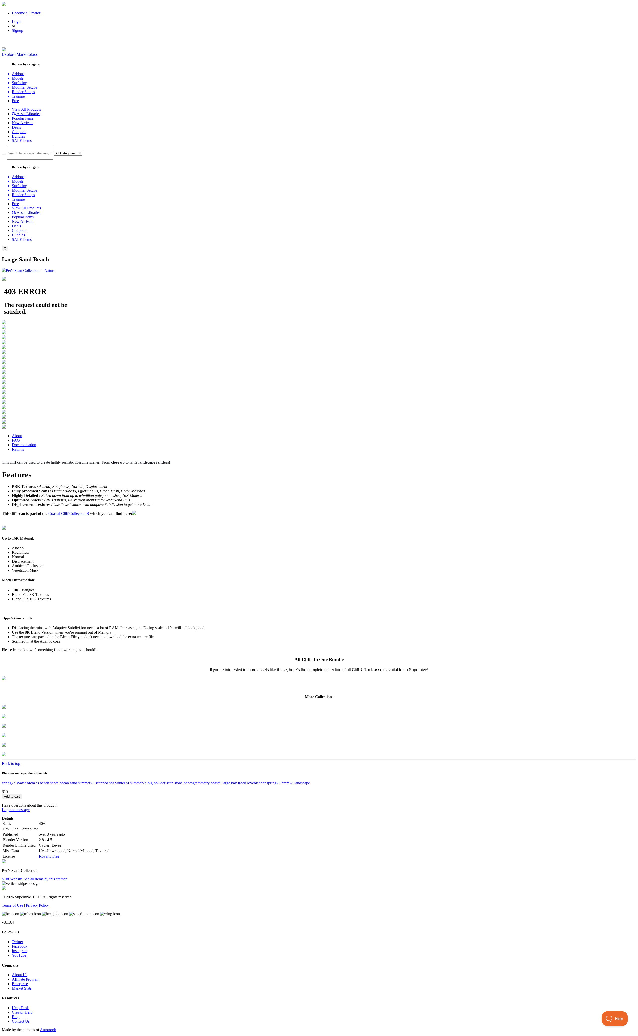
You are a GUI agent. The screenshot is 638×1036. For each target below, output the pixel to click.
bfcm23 (33, 783)
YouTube (19, 955)
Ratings (18, 449)
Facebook (19, 946)
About (17, 436)
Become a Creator (26, 13)
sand (73, 783)
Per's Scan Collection (22, 270)
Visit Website (13, 879)
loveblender (256, 783)
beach (44, 783)
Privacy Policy (37, 905)
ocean (64, 783)
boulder (159, 783)
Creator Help (22, 1012)
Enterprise (20, 984)
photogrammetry (197, 783)
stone (178, 783)
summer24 (138, 783)
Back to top (11, 763)
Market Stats (22, 988)
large (226, 783)
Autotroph (48, 1030)
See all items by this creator (45, 879)
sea (111, 783)
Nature (49, 270)
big (150, 783)
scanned (101, 783)
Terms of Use (12, 905)
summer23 (86, 783)
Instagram (19, 951)
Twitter (17, 942)
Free (15, 101)
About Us (19, 975)
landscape (302, 783)
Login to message (16, 810)
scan (169, 783)
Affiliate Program (25, 979)
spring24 (9, 783)
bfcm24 (287, 783)
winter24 (122, 783)
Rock (242, 783)
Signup (17, 30)
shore (54, 783)
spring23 (273, 783)
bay (234, 783)
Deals (16, 127)
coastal (216, 783)
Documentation (24, 445)
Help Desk (20, 1008)
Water (21, 783)
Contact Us (21, 1021)
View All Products (26, 109)
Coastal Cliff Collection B (68, 513)
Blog (16, 1017)
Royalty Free (49, 856)
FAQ (16, 440)
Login (16, 21)
